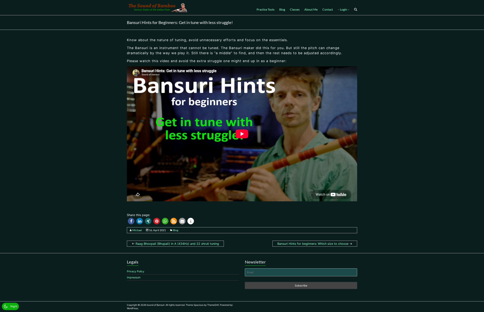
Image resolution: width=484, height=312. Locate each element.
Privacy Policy (135, 271)
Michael (137, 230)
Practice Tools (266, 9)
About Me (311, 9)
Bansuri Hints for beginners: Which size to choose (314, 244)
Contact (327, 9)
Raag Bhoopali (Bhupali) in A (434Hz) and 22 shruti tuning (175, 244)
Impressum (133, 277)
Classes (295, 9)
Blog (282, 9)
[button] (131, 221)
